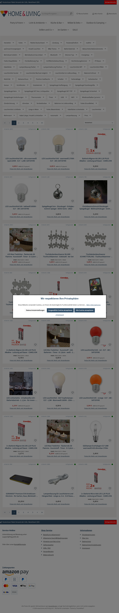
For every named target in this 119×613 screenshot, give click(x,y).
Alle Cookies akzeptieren (84, 310)
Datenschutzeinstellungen (35, 310)
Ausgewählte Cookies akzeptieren (60, 310)
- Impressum (59, 315)
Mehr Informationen (93, 305)
